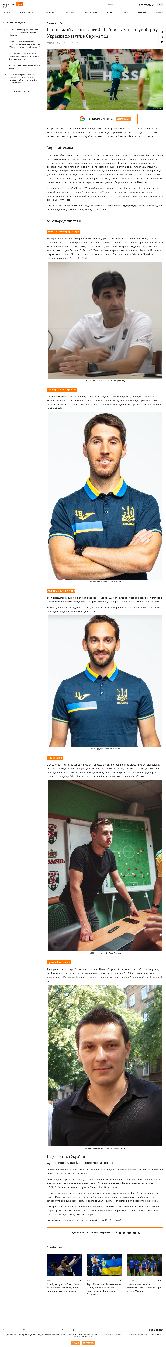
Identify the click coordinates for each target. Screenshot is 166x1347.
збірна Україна (92, 1220)
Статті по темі (54, 1247)
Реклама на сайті (10, 1330)
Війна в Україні (28, 12)
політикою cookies (83, 1337)
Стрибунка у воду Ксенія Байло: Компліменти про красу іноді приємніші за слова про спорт (64, 1288)
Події (110, 12)
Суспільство (91, 12)
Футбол (119, 1220)
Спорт (125, 12)
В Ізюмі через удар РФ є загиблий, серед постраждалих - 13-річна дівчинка (23, 32)
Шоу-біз (142, 12)
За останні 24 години (14, 22)
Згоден (75, 1343)
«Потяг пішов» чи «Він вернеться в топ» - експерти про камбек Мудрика (144, 1288)
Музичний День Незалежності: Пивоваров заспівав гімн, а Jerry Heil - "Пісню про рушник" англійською (25, 44)
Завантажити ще (22, 91)
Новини (7, 12)
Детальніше (88, 1343)
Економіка (69, 12)
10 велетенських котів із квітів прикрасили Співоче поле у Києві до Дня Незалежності (24, 56)
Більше (159, 12)
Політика (50, 12)
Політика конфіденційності (73, 1330)
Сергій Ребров (107, 1220)
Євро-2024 (117, 132)
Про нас (26, 1330)
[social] (140, 4)
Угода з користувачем (45, 1330)
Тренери (79, 1220)
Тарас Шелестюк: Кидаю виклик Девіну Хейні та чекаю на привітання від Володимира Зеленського (104, 1289)
